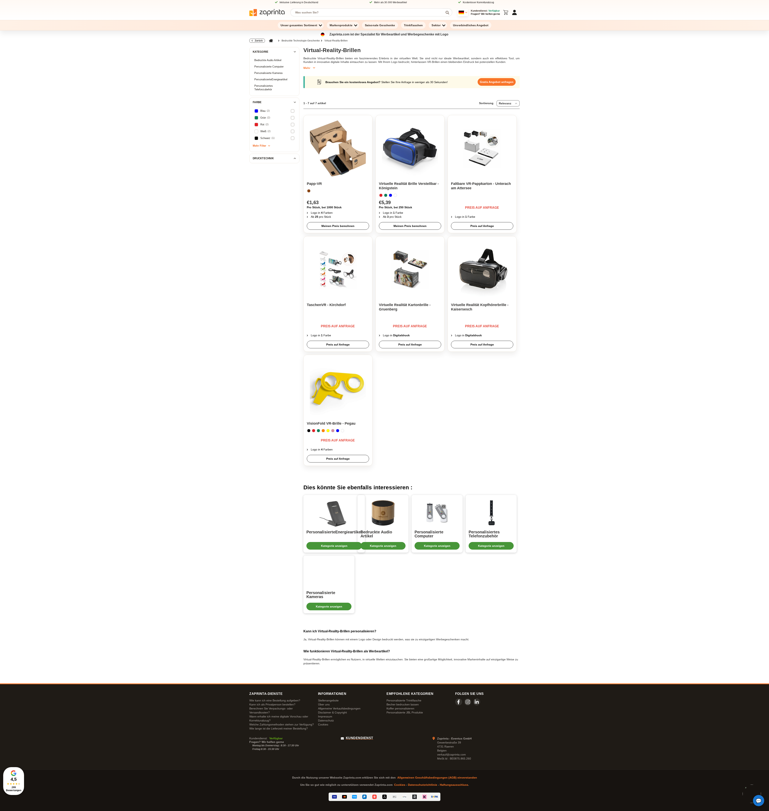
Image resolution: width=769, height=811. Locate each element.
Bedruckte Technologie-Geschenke (301, 40)
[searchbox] (368, 12)
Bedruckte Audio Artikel (267, 60)
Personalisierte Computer (269, 66)
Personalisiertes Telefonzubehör (263, 87)
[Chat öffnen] (758, 800)
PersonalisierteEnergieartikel (270, 79)
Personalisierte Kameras (268, 73)
